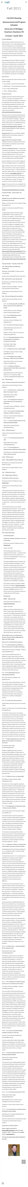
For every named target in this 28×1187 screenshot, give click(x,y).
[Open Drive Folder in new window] (24, 1162)
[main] (14, 8)
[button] (2, 2)
